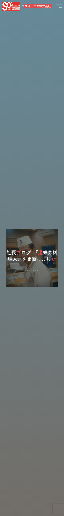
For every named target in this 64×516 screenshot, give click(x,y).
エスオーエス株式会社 (36, 6)
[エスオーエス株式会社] (11, 6)
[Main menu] (59, 6)
